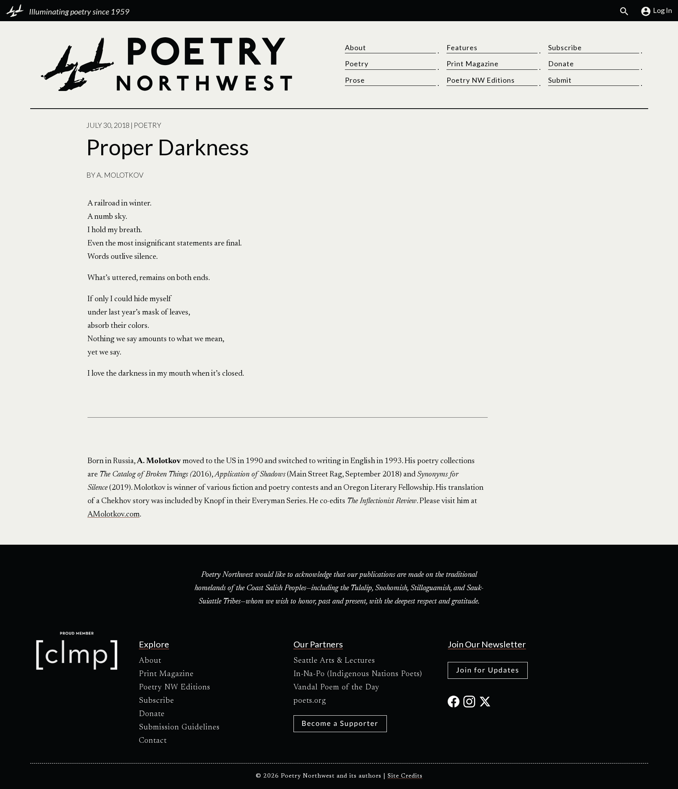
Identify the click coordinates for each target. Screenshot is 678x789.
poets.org (309, 701)
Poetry (356, 63)
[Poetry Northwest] (166, 64)
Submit (560, 80)
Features (462, 47)
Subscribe (565, 47)
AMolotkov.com (113, 514)
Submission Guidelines (179, 727)
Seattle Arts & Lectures (334, 661)
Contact (153, 741)
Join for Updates (487, 669)
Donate (561, 63)
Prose (355, 80)
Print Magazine (473, 63)
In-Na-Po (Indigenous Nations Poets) (357, 674)
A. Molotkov (120, 175)
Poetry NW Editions (481, 80)
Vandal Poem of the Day (336, 687)
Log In (662, 10)
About (355, 47)
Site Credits (405, 776)
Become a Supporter (340, 723)
